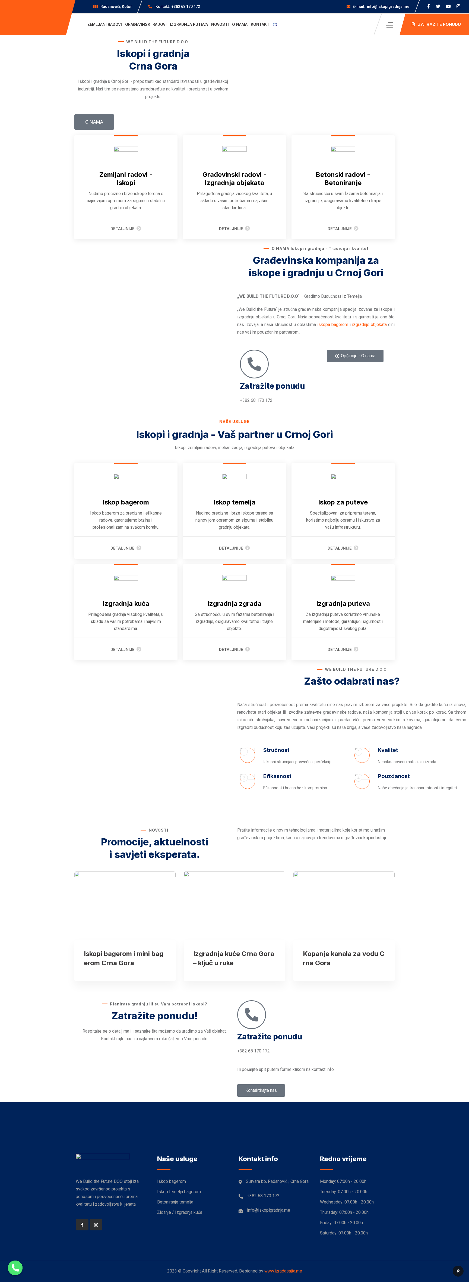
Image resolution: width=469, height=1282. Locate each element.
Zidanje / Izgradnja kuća (179, 1212)
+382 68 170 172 (178, 6)
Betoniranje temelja (175, 1202)
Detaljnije (122, 228)
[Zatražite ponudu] (254, 364)
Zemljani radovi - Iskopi (126, 179)
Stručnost (276, 750)
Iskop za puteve (343, 502)
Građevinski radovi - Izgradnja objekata (234, 179)
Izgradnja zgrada (234, 603)
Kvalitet (388, 750)
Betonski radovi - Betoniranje (343, 179)
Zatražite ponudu (272, 386)
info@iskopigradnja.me (381, 6)
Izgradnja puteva (189, 24)
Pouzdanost (394, 776)
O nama (240, 24)
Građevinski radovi (146, 24)
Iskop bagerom (126, 502)
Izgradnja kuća (126, 603)
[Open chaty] (15, 1268)
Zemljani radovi (104, 24)
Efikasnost (277, 776)
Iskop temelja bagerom (179, 1191)
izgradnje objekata (369, 324)
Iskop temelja (234, 502)
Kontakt (260, 24)
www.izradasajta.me (283, 1271)
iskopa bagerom (332, 324)
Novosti (220, 24)
